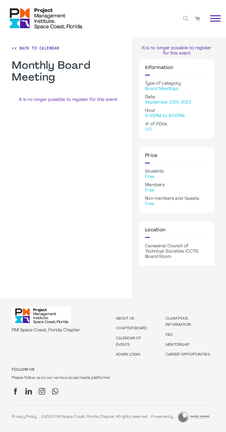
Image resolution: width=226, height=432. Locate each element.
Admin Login (128, 354)
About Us (125, 318)
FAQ (169, 335)
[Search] (185, 18)
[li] (28, 391)
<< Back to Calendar (35, 48)
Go (212, 25)
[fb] (15, 391)
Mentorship (178, 345)
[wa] (55, 391)
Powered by (162, 417)
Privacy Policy (24, 417)
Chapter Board (131, 328)
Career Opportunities (188, 354)
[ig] (42, 391)
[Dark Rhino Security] (194, 417)
